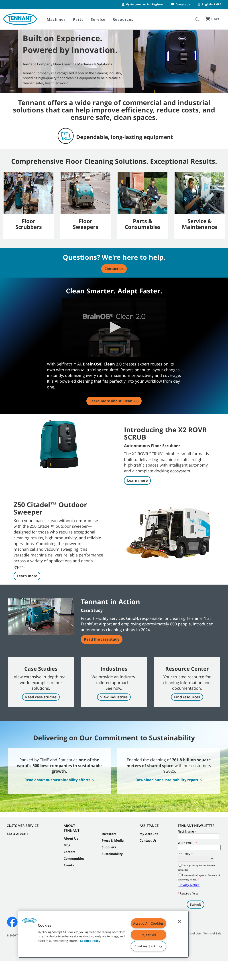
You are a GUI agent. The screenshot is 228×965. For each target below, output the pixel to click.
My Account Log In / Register (144, 4)
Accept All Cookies (148, 923)
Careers (69, 852)
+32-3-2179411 (17, 834)
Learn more (137, 480)
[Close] (179, 921)
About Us (71, 838)
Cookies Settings (148, 946)
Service (98, 19)
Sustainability (112, 854)
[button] (114, 327)
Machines (56, 19)
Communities (74, 858)
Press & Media (113, 840)
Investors (109, 834)
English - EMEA (211, 4)
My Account (149, 834)
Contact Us (183, 4)
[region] (103, 934)
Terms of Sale (212, 933)
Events (69, 865)
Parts (78, 19)
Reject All (148, 935)
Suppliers (109, 847)
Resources (123, 19)
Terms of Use (192, 933)
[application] (114, 327)
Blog (67, 845)
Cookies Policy (90, 940)
